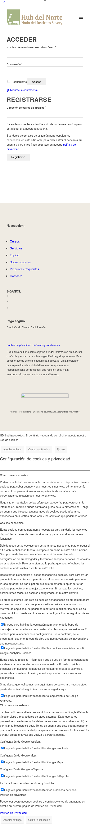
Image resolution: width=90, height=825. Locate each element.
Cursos (15, 241)
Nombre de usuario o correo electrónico (31, 47)
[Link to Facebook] (12, 296)
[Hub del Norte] (37, 17)
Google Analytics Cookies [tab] (15, 653)
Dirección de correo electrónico (26, 107)
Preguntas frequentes (24, 269)
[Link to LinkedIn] (12, 302)
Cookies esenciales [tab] (12, 523)
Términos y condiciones (46, 345)
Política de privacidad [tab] (13, 795)
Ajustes (61, 449)
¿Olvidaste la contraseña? (22, 90)
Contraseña (14, 64)
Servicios (16, 248)
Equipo (14, 255)
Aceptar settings (12, 449)
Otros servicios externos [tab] (15, 705)
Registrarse (18, 157)
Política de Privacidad (13, 813)
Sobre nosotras (20, 262)
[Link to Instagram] (12, 308)
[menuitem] (81, 17)
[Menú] (81, 17)
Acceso (36, 81)
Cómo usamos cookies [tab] (14, 475)
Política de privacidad (19, 345)
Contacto (16, 276)
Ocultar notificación (39, 449)
